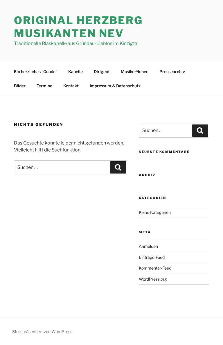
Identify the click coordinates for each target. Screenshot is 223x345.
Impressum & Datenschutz (115, 85)
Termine (44, 85)
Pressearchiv (172, 71)
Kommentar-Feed (155, 267)
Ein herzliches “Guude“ (35, 71)
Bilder (20, 85)
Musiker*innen (134, 71)
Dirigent (102, 71)
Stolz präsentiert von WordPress (42, 331)
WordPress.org (153, 279)
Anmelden (148, 246)
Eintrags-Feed (152, 257)
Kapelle (75, 71)
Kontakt (71, 85)
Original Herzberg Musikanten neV (78, 27)
